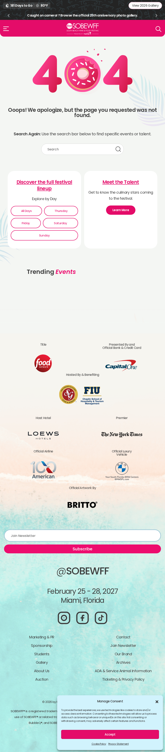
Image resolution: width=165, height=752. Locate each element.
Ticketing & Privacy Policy (123, 679)
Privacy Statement (118, 744)
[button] (157, 701)
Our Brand (123, 653)
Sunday (44, 235)
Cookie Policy (99, 744)
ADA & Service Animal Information (123, 670)
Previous (8, 15)
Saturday (60, 223)
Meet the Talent (120, 182)
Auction (41, 679)
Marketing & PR (41, 637)
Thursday (61, 211)
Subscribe (82, 549)
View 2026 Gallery (145, 5)
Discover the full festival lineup (44, 185)
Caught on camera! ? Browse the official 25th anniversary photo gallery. (82, 15)
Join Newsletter (123, 645)
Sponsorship (41, 645)
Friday (26, 223)
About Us (42, 670)
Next (156, 15)
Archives (123, 662)
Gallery (42, 662)
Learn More (120, 210)
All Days (26, 211)
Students (42, 653)
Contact (123, 637)
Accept (110, 734)
